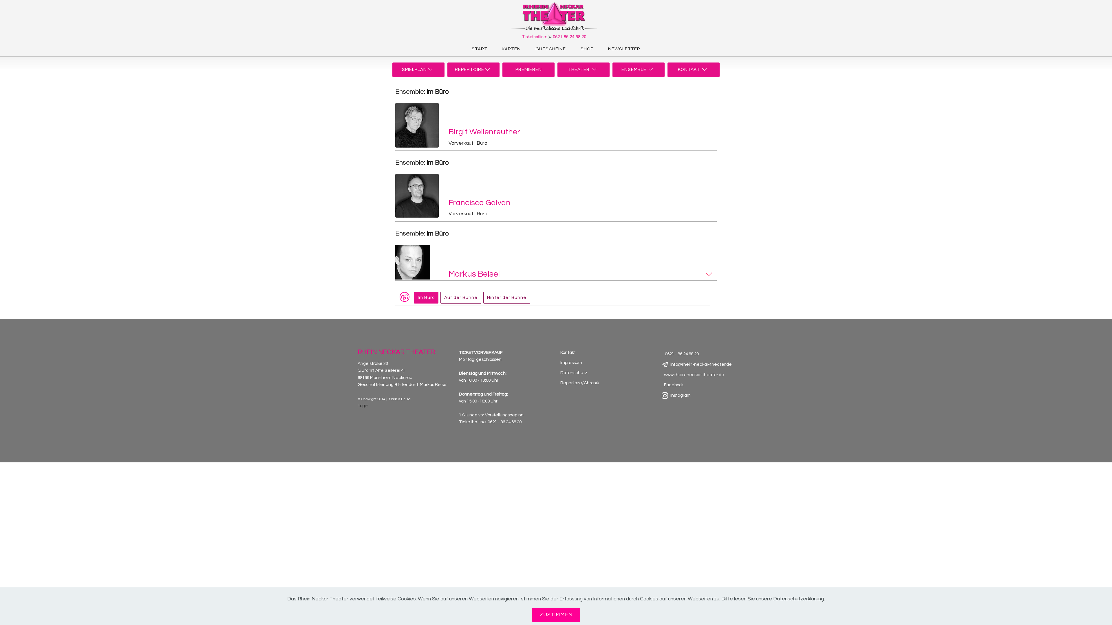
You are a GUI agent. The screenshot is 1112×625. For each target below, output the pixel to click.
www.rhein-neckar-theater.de (694, 375)
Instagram (680, 395)
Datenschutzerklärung (798, 599)
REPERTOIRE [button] (470, 69)
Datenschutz (573, 373)
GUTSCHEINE (550, 49)
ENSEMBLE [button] (635, 69)
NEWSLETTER (624, 49)
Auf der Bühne (461, 297)
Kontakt (568, 352)
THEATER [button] (580, 69)
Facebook (673, 385)
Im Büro (426, 297)
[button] (581, 138)
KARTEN (511, 49)
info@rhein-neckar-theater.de (701, 364)
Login (363, 406)
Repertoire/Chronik (579, 383)
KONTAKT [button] (690, 69)
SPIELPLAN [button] (415, 69)
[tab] (556, 127)
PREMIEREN (528, 69)
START (479, 49)
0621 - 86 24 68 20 (505, 422)
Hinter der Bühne (506, 297)
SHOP (587, 49)
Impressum (571, 363)
